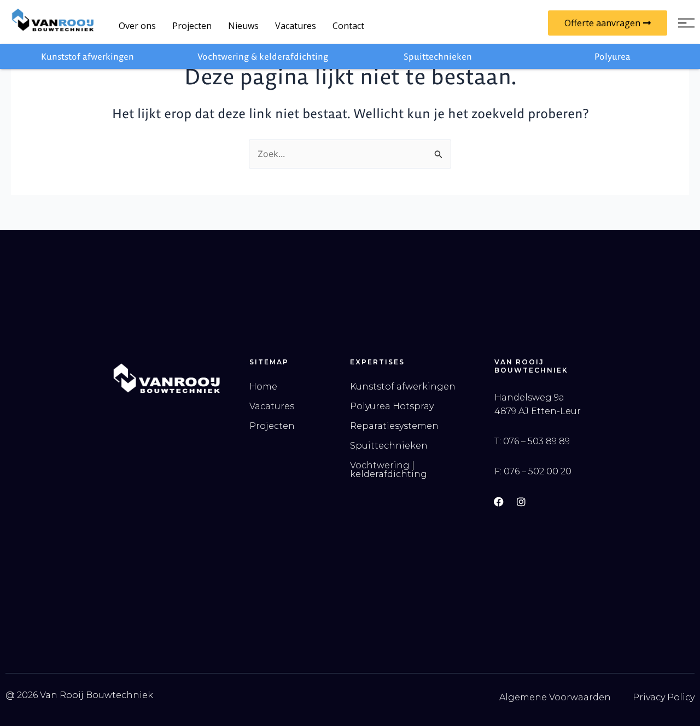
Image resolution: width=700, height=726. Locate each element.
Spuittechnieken (438, 56)
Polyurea (612, 56)
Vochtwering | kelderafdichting (388, 469)
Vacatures (295, 26)
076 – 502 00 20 (537, 471)
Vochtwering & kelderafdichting (262, 56)
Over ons (137, 26)
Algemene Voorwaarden (555, 697)
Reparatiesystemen (394, 426)
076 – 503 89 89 (536, 441)
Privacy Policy (664, 697)
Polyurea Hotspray (392, 406)
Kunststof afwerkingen (87, 56)
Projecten (192, 26)
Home (263, 386)
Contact (348, 26)
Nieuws (243, 26)
